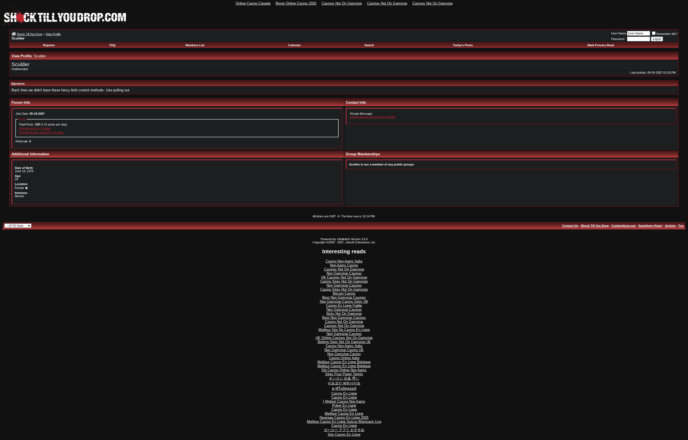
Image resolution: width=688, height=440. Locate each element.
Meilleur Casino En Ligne (344, 414)
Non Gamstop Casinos (344, 273)
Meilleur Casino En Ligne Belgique (344, 362)
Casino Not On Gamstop (344, 322)
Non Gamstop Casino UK (344, 350)
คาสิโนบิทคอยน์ (344, 389)
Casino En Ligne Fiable (344, 306)
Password (617, 39)
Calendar (294, 45)
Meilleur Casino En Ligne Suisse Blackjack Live (344, 422)
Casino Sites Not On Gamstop (344, 281)
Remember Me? (666, 33)
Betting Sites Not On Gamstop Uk (344, 342)
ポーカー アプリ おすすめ (344, 430)
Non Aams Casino (344, 265)
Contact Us (570, 225)
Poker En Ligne (344, 405)
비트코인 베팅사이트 (344, 383)
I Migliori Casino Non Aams (344, 401)
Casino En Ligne (344, 393)
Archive (670, 225)
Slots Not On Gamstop (344, 314)
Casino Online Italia (344, 358)
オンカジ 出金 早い (344, 378)
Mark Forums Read (600, 45)
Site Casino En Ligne (344, 434)
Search (369, 45)
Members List (195, 45)
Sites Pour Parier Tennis (344, 374)
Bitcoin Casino (344, 293)
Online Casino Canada (253, 3)
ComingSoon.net (623, 225)
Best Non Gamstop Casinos (344, 297)
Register (49, 45)
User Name (618, 33)
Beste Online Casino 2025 (296, 3)
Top (681, 225)
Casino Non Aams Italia (344, 261)
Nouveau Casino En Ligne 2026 (344, 418)
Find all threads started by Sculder (41, 132)
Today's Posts (463, 45)
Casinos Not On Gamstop (342, 3)
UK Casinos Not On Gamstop (344, 277)
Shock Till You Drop (29, 34)
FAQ (112, 45)
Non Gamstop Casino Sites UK (344, 302)
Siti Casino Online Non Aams (344, 370)
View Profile (53, 34)
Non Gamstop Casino (344, 354)
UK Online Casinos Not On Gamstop (344, 338)
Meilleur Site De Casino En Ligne (344, 330)
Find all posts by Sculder (35, 128)
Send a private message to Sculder (373, 116)
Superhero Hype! (650, 225)
